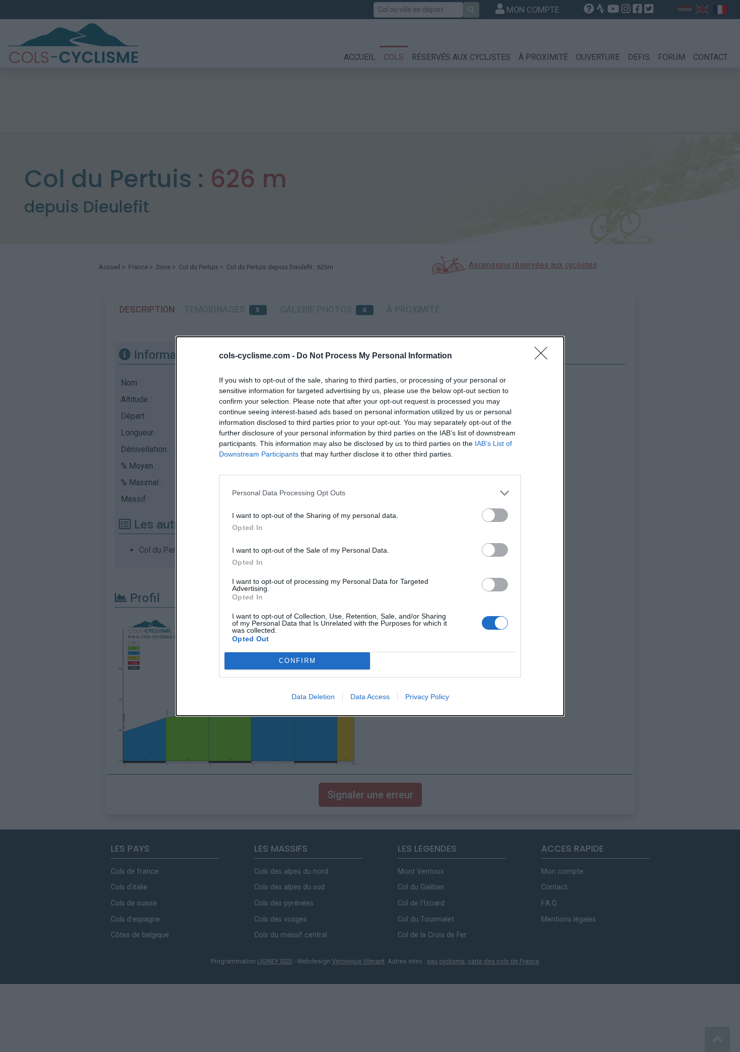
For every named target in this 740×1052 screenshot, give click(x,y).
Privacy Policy (427, 697)
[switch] (495, 515)
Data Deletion (313, 697)
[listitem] (370, 493)
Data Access (370, 697)
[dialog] (370, 526)
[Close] (544, 356)
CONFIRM (297, 660)
